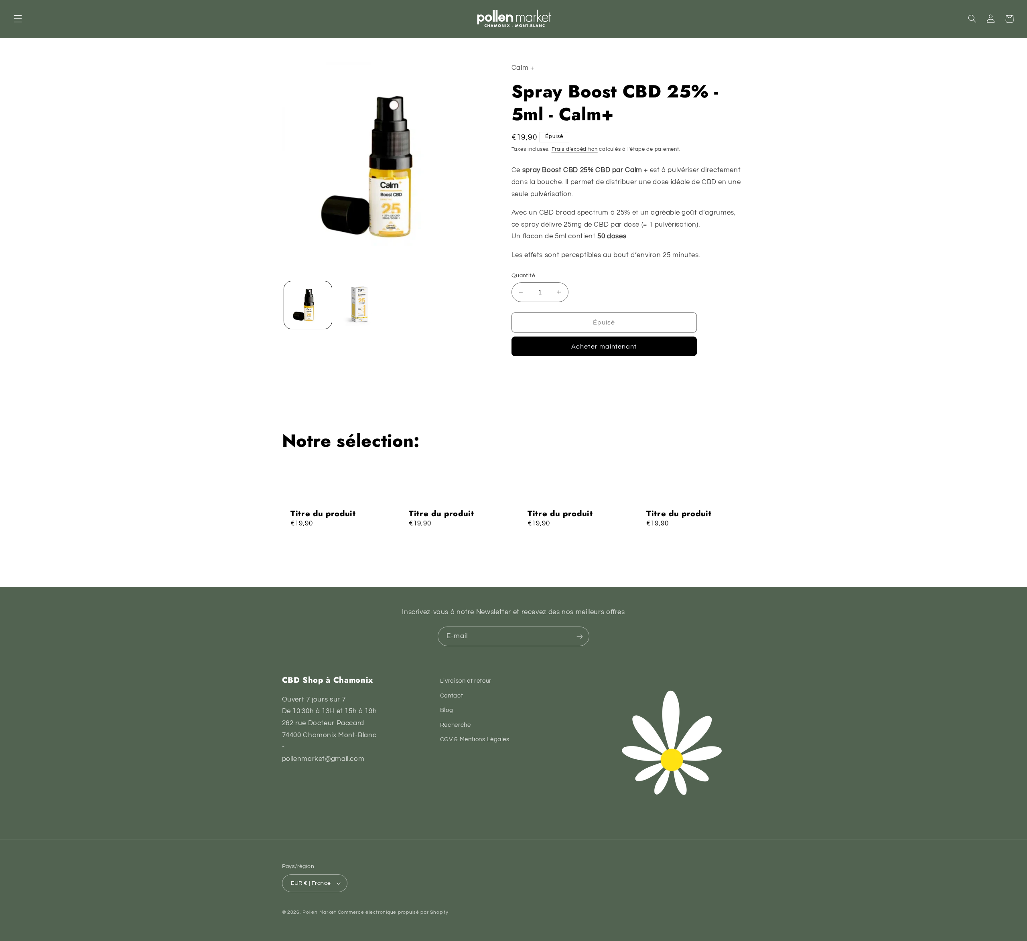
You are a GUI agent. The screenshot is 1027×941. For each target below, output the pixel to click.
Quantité (523, 275)
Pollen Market (319, 912)
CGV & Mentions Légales (474, 739)
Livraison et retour (465, 681)
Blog (446, 710)
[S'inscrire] (579, 636)
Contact (451, 696)
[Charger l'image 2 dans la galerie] (360, 305)
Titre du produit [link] (323, 514)
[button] (17, 19)
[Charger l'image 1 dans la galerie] (308, 305)
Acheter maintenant (604, 346)
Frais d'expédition (575, 149)
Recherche (455, 725)
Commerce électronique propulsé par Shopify (393, 912)
